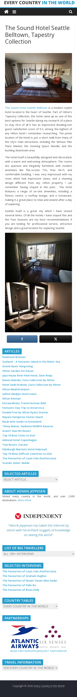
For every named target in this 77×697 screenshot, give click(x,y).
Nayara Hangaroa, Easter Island (22, 417)
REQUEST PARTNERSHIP (52, 651)
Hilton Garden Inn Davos (17, 371)
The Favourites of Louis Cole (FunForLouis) (29, 458)
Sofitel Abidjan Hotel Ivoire (19, 394)
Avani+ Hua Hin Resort (16, 430)
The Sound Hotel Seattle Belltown (26, 107)
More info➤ (24, 500)
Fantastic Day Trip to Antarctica (23, 407)
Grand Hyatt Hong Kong (17, 366)
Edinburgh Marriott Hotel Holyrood (24, 449)
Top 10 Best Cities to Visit (18, 435)
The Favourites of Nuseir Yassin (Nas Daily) (29, 580)
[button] (38, 525)
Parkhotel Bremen (14, 357)
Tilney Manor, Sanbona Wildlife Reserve (27, 426)
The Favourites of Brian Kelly (20, 589)
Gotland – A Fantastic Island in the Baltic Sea (31, 361)
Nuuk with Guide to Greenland (21, 421)
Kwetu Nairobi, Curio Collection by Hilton (28, 380)
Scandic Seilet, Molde (16, 463)
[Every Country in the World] (6, 12)
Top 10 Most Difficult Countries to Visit (27, 453)
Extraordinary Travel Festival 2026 (24, 403)
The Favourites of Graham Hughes (24, 576)
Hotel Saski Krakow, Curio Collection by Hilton (31, 384)
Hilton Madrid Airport (16, 389)
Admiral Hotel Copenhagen (19, 440)
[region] (38, 525)
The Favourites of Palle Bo (19, 585)
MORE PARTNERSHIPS (23, 651)
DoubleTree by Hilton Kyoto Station (25, 412)
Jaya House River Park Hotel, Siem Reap (27, 375)
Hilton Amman (11, 398)
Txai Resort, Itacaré (15, 444)
